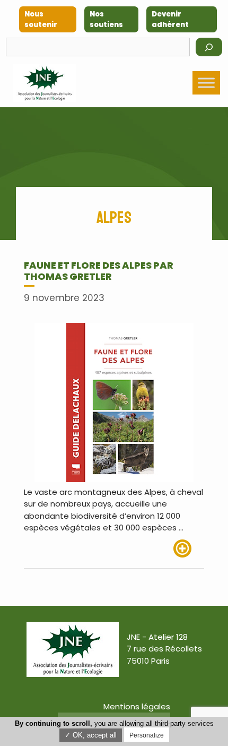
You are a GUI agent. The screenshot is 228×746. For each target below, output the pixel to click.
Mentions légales (136, 706)
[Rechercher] (209, 47)
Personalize (146, 735)
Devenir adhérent (170, 19)
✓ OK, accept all (91, 735)
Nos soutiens (106, 19)
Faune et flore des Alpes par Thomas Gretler (98, 271)
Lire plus (188, 548)
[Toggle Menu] (206, 83)
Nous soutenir (40, 19)
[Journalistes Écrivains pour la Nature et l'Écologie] (44, 83)
